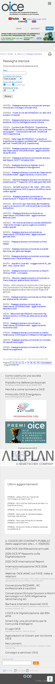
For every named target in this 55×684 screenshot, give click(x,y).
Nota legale (21, 671)
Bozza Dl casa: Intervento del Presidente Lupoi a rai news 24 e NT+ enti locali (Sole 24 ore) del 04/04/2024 (26, 206)
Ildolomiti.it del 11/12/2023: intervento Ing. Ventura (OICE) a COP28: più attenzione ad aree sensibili (25, 316)
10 (38, 363)
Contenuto (20, 85)
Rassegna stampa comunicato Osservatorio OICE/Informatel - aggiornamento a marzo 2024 (27, 173)
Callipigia (46, 681)
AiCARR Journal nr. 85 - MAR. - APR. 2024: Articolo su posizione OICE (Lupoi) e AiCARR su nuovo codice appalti (27, 189)
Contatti (9, 671)
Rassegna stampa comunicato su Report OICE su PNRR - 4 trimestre (26, 272)
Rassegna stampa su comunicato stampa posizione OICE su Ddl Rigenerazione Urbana (26, 121)
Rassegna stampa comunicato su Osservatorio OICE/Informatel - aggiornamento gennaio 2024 (24, 234)
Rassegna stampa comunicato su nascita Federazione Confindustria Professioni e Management (27, 334)
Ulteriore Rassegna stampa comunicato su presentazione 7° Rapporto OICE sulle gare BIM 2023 (27, 181)
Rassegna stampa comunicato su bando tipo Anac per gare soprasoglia (25, 250)
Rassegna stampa (34, 54)
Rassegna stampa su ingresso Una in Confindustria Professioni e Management (23, 166)
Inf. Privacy (33, 671)
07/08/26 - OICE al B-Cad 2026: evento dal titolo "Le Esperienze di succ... (27, 502)
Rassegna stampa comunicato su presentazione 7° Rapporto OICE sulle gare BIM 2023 (27, 197)
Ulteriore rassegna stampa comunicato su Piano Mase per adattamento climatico (26, 279)
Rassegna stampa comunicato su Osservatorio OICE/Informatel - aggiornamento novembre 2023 (24, 325)
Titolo (8, 85)
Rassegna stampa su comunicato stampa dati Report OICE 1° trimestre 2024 (26, 159)
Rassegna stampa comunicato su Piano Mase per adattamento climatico (27, 298)
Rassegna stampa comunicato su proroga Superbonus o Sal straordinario (26, 257)
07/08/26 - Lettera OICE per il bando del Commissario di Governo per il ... (23, 496)
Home (10, 54)
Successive (46, 363)
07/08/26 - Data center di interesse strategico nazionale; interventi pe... (25, 513)
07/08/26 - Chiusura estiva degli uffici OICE (24, 508)
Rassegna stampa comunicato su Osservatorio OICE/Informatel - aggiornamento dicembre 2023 (24, 306)
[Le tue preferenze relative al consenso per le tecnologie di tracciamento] (50, 679)
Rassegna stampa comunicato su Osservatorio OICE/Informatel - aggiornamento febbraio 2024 (24, 215)
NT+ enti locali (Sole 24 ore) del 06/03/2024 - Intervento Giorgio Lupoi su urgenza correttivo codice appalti (27, 225)
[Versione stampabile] (50, 54)
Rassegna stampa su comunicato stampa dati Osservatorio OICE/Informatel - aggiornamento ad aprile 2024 (26, 150)
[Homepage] (20, 8)
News (19, 54)
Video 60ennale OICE (36, 19)
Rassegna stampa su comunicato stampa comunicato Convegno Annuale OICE (26, 106)
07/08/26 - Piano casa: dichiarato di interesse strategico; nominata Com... (24, 520)
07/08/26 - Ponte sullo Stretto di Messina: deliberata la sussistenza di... (27, 526)
